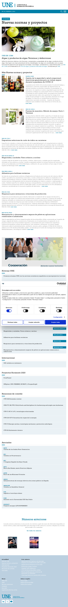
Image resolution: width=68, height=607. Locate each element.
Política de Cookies (26, 584)
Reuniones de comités (8, 568)
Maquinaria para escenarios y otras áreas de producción (24, 194)
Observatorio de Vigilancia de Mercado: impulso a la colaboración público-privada (33, 562)
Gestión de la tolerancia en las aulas (31, 564)
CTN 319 (33, 66)
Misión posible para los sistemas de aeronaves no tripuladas (31, 572)
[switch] (25, 310)
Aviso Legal (24, 580)
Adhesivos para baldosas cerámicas (16, 173)
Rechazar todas (12, 322)
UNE (59, 66)
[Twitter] (7, 601)
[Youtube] (11, 601)
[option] (34, 251)
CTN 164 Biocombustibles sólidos (31, 570)
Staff (3, 582)
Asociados (5, 570)
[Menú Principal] (65, 11)
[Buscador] (61, 11)
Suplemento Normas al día (9, 590)
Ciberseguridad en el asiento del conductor (33, 575)
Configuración (57, 317)
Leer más (29, 103)
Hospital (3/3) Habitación (28, 568)
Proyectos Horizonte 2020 (9, 566)
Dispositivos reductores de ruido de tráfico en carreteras (24, 140)
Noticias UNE (5, 561)
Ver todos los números (34, 530)
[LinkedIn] (3, 601)
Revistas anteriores (7, 584)
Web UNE (4, 580)
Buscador (4, 588)
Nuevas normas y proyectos (10, 563)
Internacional (5, 565)
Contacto (4, 586)
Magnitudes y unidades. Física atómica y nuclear (21, 158)
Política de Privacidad (27, 582)
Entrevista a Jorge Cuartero (29, 566)
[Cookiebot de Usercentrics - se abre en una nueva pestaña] (58, 284)
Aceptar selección (34, 322)
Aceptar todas (55, 322)
